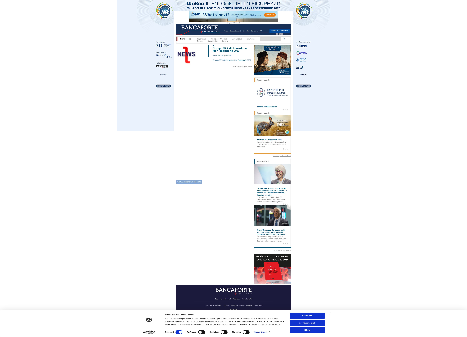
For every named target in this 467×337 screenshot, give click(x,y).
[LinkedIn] (282, 34)
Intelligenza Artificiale (219, 39)
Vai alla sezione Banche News (189, 182)
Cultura (225, 41)
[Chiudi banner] (330, 313)
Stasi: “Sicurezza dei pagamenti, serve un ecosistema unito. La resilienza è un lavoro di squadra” (271, 232)
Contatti (249, 306)
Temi (226, 31)
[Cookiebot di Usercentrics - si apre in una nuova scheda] (149, 332)
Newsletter (217, 306)
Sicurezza (250, 39)
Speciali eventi (235, 31)
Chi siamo (208, 306)
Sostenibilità (212, 41)
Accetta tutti (307, 316)
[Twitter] (280, 34)
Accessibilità (257, 306)
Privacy (242, 306)
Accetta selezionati (307, 323)
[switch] (201, 332)
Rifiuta (307, 330)
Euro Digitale (237, 39)
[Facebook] (277, 34)
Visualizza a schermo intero (242, 67)
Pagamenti (201, 39)
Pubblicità (234, 306)
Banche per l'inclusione (267, 107)
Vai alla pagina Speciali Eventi (282, 156)
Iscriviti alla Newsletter (279, 31)
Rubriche (246, 31)
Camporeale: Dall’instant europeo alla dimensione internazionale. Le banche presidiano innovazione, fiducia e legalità (272, 191)
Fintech (200, 41)
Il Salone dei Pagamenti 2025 (269, 140)
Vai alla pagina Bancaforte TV (282, 250)
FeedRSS (226, 306)
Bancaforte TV (256, 31)
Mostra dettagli (260, 332)
